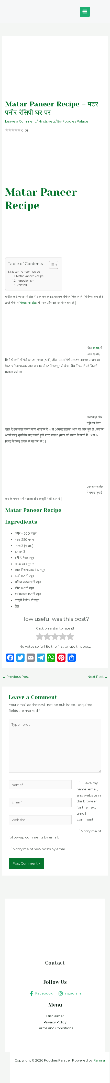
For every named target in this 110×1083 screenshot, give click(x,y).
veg (51, 121)
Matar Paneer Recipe (25, 271)
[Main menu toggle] (85, 12)
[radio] (39, 637)
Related (22, 285)
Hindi (42, 121)
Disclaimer (55, 1016)
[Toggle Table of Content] (51, 264)
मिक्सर (23, 303)
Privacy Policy (55, 1022)
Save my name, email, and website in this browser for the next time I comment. (89, 801)
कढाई (96, 348)
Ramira (99, 1060)
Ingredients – (25, 280)
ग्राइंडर (32, 303)
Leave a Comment (20, 121)
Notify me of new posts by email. (39, 849)
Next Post (97, 677)
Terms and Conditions (55, 1028)
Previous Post (15, 677)
